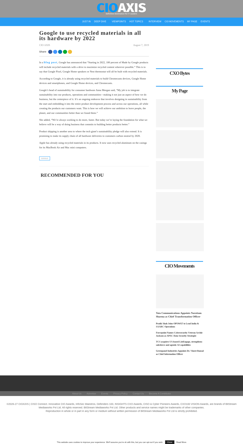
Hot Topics (136, 21)
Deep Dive (100, 21)
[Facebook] (207, 382)
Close (169, 442)
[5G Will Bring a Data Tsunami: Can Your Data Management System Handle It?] (180, 113)
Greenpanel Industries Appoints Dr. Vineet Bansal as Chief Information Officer (180, 352)
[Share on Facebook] (50, 51)
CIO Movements (174, 21)
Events (205, 21)
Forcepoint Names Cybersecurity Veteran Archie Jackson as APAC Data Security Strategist (179, 334)
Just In (86, 21)
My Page (192, 21)
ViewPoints (119, 21)
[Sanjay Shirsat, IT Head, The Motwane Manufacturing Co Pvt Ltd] (180, 175)
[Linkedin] (221, 382)
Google (44, 158)
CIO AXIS (44, 45)
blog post (50, 62)
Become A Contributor (160, 393)
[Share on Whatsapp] (65, 51)
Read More (181, 442)
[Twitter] (214, 382)
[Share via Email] (70, 51)
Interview (155, 21)
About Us (76, 393)
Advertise (91, 393)
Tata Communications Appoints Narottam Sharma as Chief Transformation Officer (179, 315)
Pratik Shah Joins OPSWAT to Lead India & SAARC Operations (177, 325)
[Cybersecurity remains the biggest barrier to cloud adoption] (180, 237)
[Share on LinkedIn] (60, 51)
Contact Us (138, 393)
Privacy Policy (120, 393)
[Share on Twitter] (55, 51)
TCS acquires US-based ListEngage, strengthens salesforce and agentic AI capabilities (179, 343)
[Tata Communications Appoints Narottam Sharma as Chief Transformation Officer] (180, 291)
